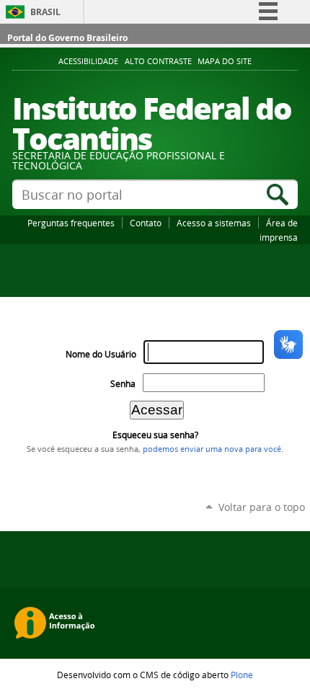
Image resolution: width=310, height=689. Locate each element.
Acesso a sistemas (214, 222)
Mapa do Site (225, 61)
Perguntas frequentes (71, 222)
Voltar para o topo (261, 507)
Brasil (45, 12)
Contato (145, 222)
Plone (242, 674)
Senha (123, 384)
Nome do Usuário (101, 354)
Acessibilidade (88, 61)
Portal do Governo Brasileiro (67, 38)
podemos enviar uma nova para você (212, 449)
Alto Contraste (158, 61)
